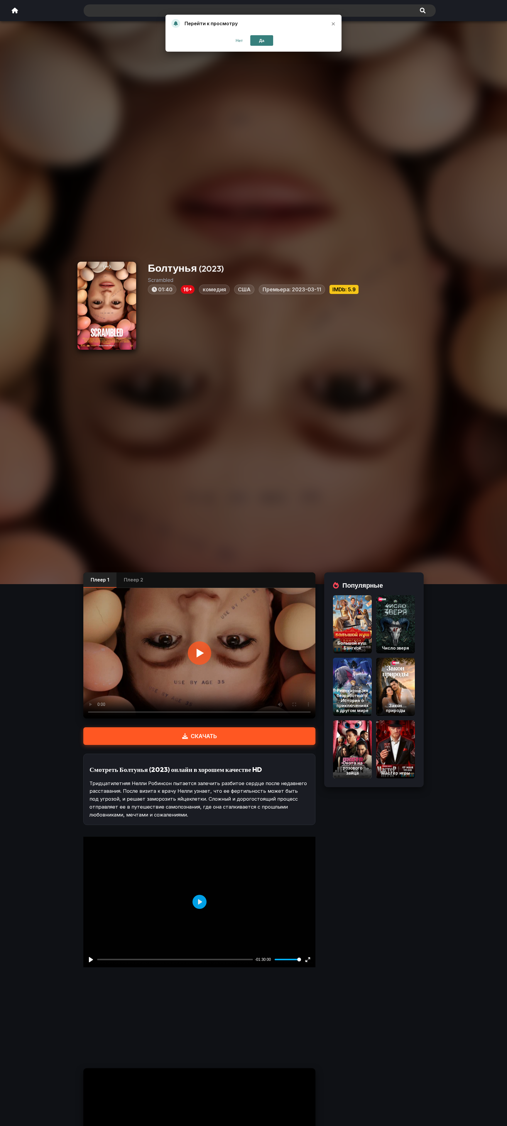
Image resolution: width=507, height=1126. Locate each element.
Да (261, 40)
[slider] (288, 959)
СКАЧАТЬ (204, 736)
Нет (239, 40)
